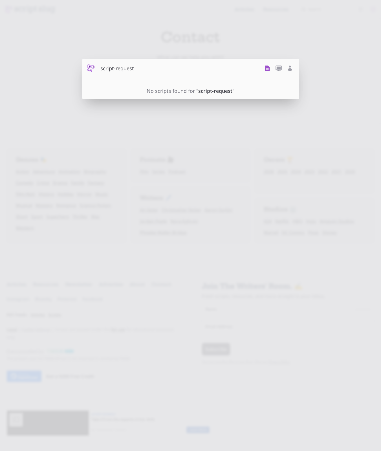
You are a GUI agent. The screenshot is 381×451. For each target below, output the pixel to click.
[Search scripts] (267, 68)
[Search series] (278, 68)
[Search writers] (290, 68)
